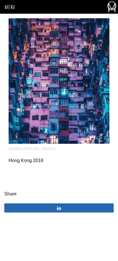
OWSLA (48, 149)
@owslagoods (24, 149)
